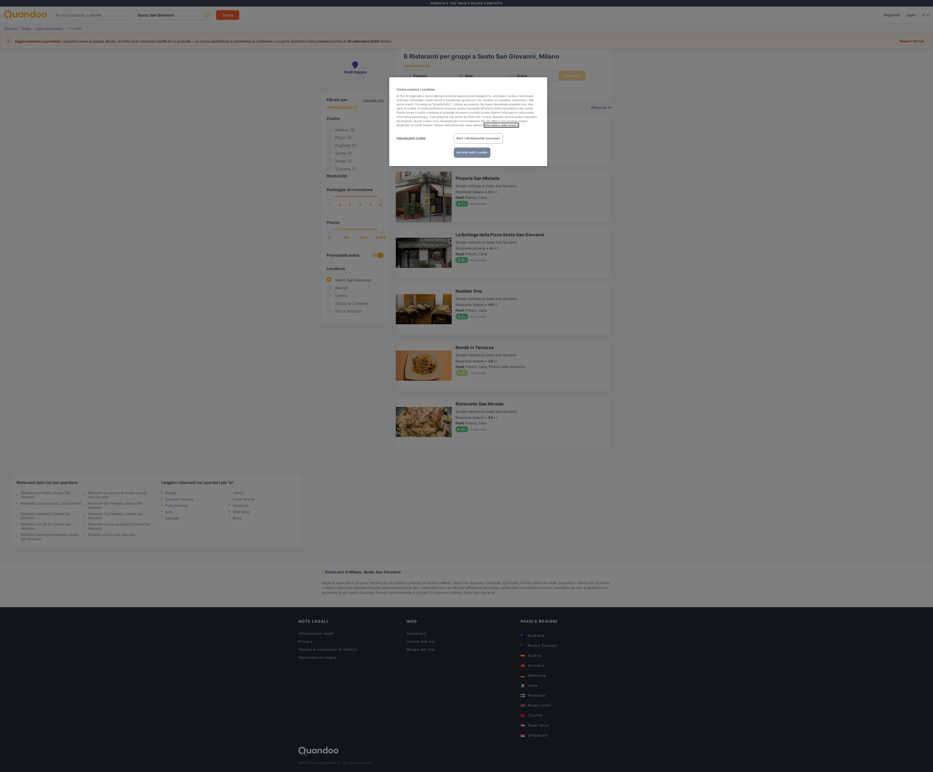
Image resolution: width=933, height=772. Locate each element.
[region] (468, 121)
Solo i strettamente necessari (478, 138)
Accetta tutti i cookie (472, 152)
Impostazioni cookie (411, 138)
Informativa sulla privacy (501, 125)
